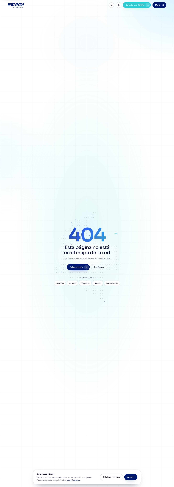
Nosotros (60, 283)
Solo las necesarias (111, 477)
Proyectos (85, 283)
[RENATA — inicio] (16, 5)
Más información (73, 480)
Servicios (72, 283)
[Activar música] (118, 5)
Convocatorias (112, 283)
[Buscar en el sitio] (111, 5)
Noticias (98, 283)
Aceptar (130, 477)
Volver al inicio (76, 267)
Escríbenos (99, 267)
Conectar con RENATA (137, 5)
